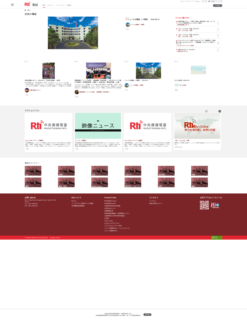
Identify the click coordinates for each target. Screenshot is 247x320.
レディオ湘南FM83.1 (111, 230)
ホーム (183, 1)
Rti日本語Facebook (110, 201)
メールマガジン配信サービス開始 (82, 203)
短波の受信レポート (155, 203)
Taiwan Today (108, 221)
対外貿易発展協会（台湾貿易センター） (117, 213)
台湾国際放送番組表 (78, 206)
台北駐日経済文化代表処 (112, 206)
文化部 (106, 218)
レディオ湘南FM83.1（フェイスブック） (117, 228)
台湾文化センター (110, 208)
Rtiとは (73, 201)
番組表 (69, 5)
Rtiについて (76, 198)
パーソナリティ (60, 5)
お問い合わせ (30, 198)
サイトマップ (190, 1)
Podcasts (198, 1)
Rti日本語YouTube (110, 203)
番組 (44, 5)
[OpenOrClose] (12, 5)
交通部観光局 (108, 211)
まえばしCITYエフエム (111, 223)
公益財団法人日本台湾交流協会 (114, 216)
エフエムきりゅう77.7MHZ (113, 225)
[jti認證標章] (215, 205)
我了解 (147, 314)
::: (179, 1)
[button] (219, 111)
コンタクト (153, 198)
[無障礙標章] (216, 238)
